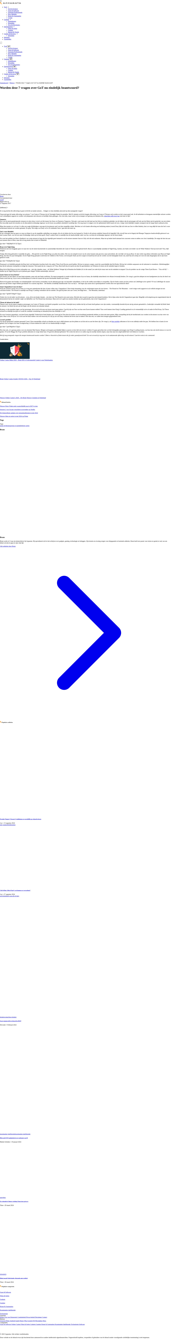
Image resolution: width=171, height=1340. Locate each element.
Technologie (75, 1324)
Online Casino (16, 1324)
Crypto (10, 18)
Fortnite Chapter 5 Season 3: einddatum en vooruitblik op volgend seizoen (20, 819)
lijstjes (22, 426)
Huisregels (13, 1317)
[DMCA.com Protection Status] (2, 1330)
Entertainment (8, 27)
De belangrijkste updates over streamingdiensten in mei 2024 (19, 413)
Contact (44, 1317)
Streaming (11, 35)
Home (2, 1317)
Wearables (11, 23)
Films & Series (12, 28)
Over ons (7, 1317)
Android (12, 1321)
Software (82, 1324)
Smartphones (12, 21)
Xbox (44, 1321)
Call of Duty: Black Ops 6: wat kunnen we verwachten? (15, 890)
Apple (17, 1321)
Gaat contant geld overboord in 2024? (10, 1021)
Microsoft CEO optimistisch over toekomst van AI (14, 1138)
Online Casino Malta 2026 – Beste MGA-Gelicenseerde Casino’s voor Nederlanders (26, 360)
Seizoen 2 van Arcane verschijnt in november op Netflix (17, 409)
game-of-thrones (5, 426)
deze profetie (116, 321)
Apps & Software (13, 10)
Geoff (2, 200)
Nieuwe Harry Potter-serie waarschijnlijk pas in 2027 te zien (19, 406)
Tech (5, 7)
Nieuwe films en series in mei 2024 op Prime (14, 416)
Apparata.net (4, 83)
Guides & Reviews (10, 34)
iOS (33, 1321)
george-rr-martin (15, 426)
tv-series (26, 426)
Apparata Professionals (15, 12)
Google (29, 1321)
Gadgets (6, 19)
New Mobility (12, 14)
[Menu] (1, 1)
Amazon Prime (5, 1321)
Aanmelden (7, 39)
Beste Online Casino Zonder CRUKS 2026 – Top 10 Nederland (20, 379)
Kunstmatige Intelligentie (63, 1324)
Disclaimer (38, 1317)
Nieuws (12, 83)
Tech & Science (13, 9)
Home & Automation (14, 16)
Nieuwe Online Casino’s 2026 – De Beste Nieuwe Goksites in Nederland (23, 398)
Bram (1, 196)
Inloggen (7, 37)
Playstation (39, 1321)
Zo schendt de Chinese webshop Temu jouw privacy (14, 1201)
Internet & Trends (13, 32)
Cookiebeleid (21, 1317)
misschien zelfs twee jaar (112, 216)
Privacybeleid (30, 1317)
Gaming (10, 30)
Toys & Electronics (14, 25)
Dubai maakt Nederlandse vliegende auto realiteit (14, 1278)
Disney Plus (23, 1321)
